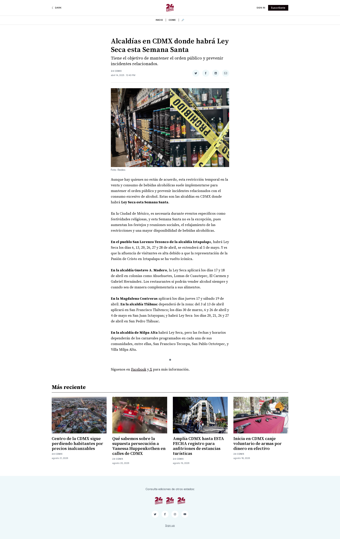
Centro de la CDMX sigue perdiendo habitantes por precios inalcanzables (77, 443)
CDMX (172, 20)
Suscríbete (278, 7)
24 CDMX (116, 71)
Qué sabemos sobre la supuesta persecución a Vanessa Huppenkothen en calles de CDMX (139, 446)
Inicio (159, 20)
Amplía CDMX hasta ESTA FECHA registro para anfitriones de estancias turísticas (198, 446)
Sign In (261, 7)
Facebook (138, 369)
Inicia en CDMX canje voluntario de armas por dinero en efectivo (257, 443)
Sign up (170, 525)
